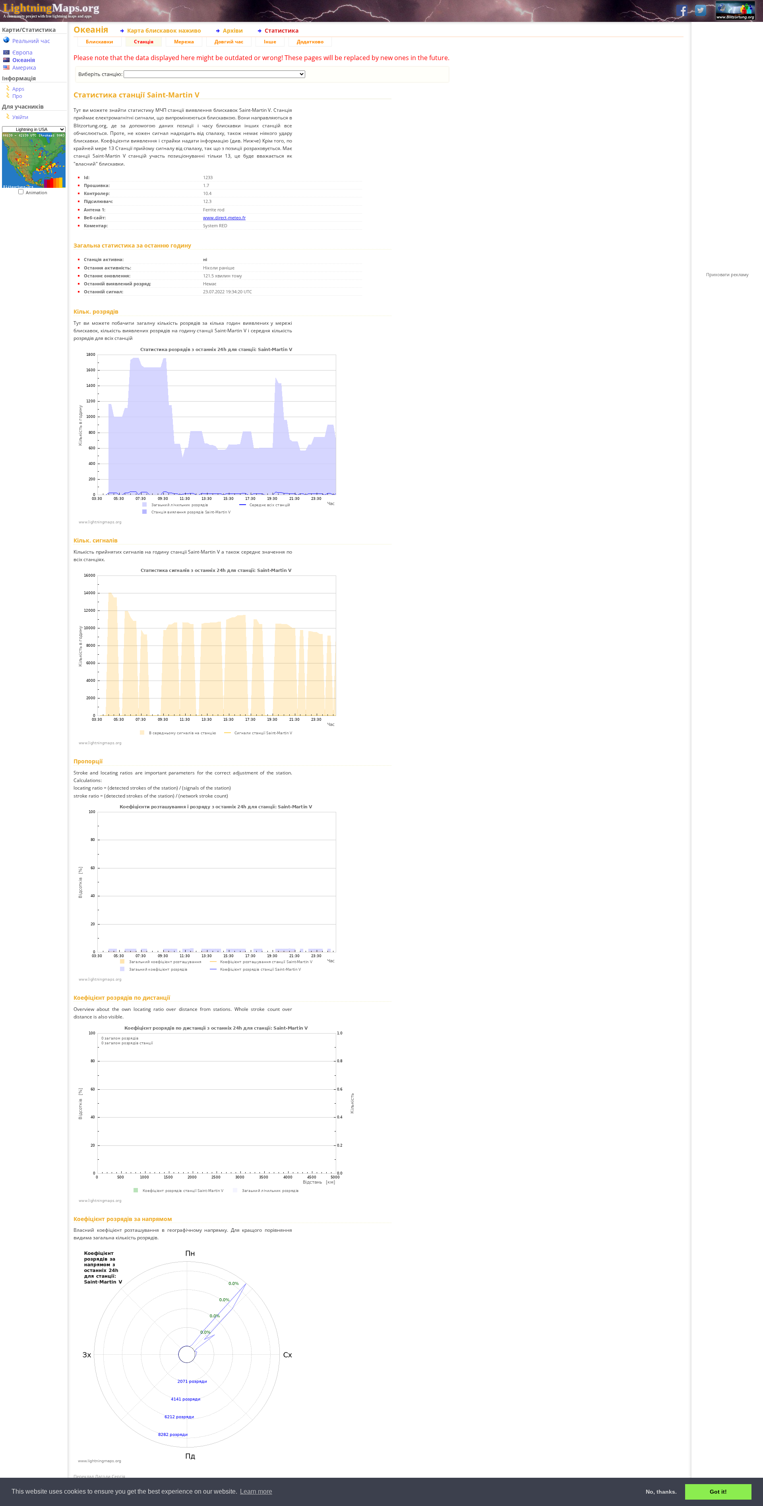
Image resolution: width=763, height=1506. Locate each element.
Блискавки (99, 41)
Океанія (23, 60)
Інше (270, 41)
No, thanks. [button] (661, 1491)
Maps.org (51, 7)
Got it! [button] (718, 1491)
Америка (24, 67)
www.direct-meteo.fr (224, 217)
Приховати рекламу (727, 274)
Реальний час (31, 41)
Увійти (20, 117)
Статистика (281, 30)
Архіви (233, 30)
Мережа (184, 41)
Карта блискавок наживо (164, 30)
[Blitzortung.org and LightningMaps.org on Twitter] (700, 11)
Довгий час (229, 41)
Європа (22, 52)
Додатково (310, 41)
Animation (38, 192)
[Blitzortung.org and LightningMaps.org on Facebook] (682, 11)
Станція (143, 41)
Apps (18, 88)
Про (17, 95)
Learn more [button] (256, 1491)
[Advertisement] (34, 358)
